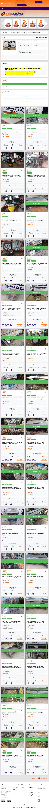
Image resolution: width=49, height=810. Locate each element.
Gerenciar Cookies (31, 795)
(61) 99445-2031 (22, 2)
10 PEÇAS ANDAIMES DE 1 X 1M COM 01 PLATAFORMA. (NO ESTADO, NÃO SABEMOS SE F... (12, 488)
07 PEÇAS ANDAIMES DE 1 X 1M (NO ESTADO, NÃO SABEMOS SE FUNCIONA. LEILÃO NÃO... (37, 354)
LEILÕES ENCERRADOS (15, 32)
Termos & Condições (31, 791)
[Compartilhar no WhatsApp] (8, 148)
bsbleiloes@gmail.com (5, 797)
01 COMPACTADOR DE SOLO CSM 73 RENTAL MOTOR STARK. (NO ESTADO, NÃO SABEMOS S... (11, 176)
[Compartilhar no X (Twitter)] (3, 148)
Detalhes (20, 147)
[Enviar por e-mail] (11, 148)
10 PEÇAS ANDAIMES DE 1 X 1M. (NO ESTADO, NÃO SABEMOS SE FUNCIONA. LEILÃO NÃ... (12, 443)
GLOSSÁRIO (23, 790)
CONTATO (14, 792)
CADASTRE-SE (22, 5)
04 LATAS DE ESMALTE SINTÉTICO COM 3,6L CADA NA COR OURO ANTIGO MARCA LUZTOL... (12, 309)
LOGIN (38, 2)
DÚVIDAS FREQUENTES (23, 788)
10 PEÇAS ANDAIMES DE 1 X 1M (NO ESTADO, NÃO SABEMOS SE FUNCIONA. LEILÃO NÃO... (12, 577)
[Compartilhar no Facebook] (6, 148)
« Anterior (33, 778)
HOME (6, 32)
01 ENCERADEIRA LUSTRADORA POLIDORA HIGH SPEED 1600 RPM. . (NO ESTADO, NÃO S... (36, 309)
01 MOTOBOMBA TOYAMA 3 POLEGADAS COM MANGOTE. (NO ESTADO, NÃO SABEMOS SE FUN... (36, 176)
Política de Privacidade (31, 788)
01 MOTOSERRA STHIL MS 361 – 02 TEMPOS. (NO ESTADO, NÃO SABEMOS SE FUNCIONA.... (12, 131)
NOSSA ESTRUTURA (15, 790)
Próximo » (45, 778)
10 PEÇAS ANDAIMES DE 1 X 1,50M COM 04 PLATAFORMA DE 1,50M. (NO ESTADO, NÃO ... (35, 220)
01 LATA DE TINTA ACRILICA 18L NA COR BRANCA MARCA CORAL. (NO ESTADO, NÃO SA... (37, 131)
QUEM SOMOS (15, 787)
